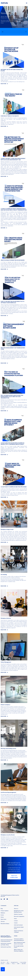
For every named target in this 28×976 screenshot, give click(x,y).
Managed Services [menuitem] (14, 962)
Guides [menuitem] (15, 935)
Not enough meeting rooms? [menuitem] (18, 946)
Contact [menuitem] (16, 920)
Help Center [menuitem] (3, 919)
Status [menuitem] (2, 917)
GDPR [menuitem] (18, 963)
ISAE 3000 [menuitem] (24, 963)
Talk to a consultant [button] (14, 876)
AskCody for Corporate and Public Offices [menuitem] (6, 944)
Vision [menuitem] (15, 918)
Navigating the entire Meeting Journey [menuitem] (19, 911)
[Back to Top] (3, 969)
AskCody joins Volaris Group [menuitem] (19, 927)
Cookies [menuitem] (8, 963)
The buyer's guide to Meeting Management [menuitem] (19, 939)
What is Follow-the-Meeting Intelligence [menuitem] (18, 950)
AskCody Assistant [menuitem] (18, 925)
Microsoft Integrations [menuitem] (19, 916)
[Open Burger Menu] (26, 3)
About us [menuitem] (16, 908)
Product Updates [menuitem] (4, 910)
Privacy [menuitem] (13, 963)
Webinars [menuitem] (3, 912)
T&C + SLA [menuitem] (3, 962)
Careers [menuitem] (16, 922)
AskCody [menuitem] (16, 905)
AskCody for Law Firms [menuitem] (6, 947)
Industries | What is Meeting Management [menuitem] (6, 936)
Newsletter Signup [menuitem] (5, 923)
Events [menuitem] (2, 915)
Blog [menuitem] (2, 908)
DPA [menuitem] (8, 962)
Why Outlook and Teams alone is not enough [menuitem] (19, 943)
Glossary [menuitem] (3, 921)
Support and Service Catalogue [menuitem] (18, 931)
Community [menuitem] (3, 905)
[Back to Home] (4, 3)
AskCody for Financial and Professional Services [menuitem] (6, 940)
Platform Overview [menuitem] (18, 914)
